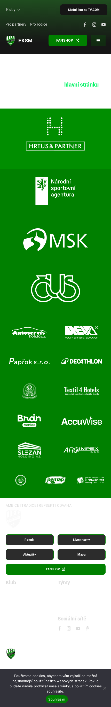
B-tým (63, 600)
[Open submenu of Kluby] (18, 9)
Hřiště (11, 600)
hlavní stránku (81, 84)
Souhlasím (56, 699)
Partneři (13, 616)
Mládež (64, 608)
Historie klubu (18, 592)
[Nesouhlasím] (104, 688)
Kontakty (14, 625)
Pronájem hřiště (20, 608)
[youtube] (103, 24)
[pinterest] (87, 628)
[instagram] (94, 24)
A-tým (63, 592)
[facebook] (85, 24)
